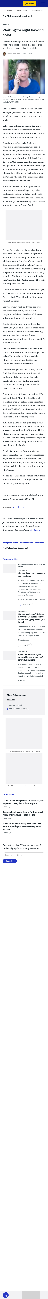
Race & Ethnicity (22, 10)
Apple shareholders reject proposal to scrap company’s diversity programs (30, 657)
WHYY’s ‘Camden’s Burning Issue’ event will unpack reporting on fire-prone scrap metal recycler (22, 826)
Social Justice (37, 10)
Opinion (6, 25)
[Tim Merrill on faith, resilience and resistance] (9, 569)
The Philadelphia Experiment (17, 16)
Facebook (13, 507)
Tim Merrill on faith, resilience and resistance (31, 574)
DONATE (30, 3)
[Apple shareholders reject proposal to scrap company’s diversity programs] (9, 657)
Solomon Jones (15, 54)
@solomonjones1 (15, 705)
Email (23, 507)
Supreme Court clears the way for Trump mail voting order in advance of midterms (23, 813)
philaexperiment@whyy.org (19, 708)
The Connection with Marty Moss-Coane (31, 565)
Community (9, 10)
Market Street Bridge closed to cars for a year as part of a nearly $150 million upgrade (23, 802)
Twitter (18, 507)
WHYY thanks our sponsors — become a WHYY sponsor (24, 242)
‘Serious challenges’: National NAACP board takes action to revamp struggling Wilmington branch (31, 618)
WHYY (9, 3)
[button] (6, 1295)
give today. (35, 530)
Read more (11, 699)
